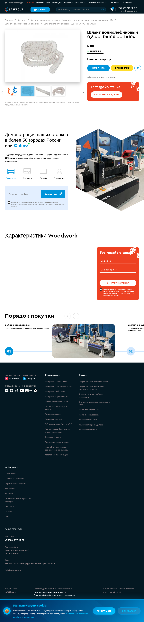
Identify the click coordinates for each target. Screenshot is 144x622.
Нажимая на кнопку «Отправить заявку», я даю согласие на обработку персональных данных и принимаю (118, 292)
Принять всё (104, 611)
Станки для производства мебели (56, 407)
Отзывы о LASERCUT (14, 478)
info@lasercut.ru (129, 11)
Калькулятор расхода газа (91, 424)
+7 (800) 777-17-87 (127, 8)
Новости (40, 3)
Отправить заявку (118, 282)
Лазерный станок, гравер (56, 381)
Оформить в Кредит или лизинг (101, 77)
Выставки (9, 506)
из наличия (95, 51)
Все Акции (9, 488)
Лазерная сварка (52, 414)
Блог (48, 3)
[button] (83, 92)
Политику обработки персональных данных (118, 294)
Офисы (8, 511)
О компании (10, 473)
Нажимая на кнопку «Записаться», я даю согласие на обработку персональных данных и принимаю (37, 204)
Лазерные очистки (53, 419)
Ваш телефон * (109, 269)
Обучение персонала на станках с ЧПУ (94, 403)
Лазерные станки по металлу (58, 386)
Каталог (42, 9)
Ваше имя (106, 260)
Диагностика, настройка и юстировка (91, 395)
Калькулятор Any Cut (88, 419)
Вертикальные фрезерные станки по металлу (57, 430)
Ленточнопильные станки (56, 442)
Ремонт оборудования (89, 414)
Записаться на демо (106, 94)
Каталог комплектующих (56, 454)
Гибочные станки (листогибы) (58, 424)
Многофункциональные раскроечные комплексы (56, 448)
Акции (30, 3)
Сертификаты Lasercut (15, 483)
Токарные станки (53, 437)
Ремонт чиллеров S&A (89, 409)
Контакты (127, 3)
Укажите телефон (18, 194)
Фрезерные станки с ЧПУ (56, 401)
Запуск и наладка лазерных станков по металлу (91, 387)
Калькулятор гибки (88, 429)
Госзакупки (57, 3)
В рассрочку (122, 68)
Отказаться (129, 611)
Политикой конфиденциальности (49, 591)
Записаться (51, 193)
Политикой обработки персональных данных (54, 595)
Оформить (98, 68)
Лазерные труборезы (55, 391)
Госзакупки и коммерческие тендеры (18, 499)
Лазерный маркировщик (56, 396)
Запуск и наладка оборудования (93, 381)
